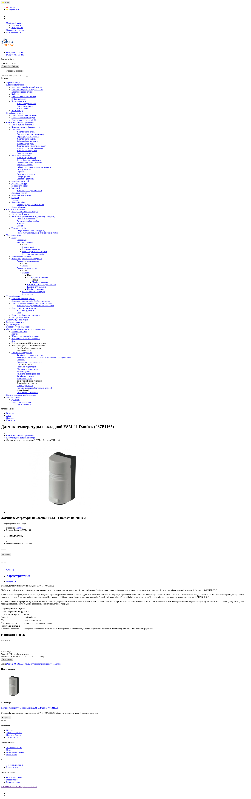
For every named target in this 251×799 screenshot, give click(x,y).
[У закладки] (2, 562)
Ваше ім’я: (5, 640)
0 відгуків (5, 523)
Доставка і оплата (14, 733)
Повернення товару (15, 752)
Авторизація (17, 27)
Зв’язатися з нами (14, 748)
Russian (11, 7)
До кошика (6, 554)
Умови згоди (12, 737)
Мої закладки (12, 780)
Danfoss (19, 528)
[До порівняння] (5, 562)
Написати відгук (18, 523)
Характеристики (18, 575)
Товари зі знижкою (14, 765)
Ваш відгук (6, 652)
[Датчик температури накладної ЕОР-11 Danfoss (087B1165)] (62, 512)
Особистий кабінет (14, 777)
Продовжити (7, 659)
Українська (13, 9)
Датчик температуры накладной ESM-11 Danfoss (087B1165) (29, 708)
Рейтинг (4, 657)
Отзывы (9, 750)
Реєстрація (16, 25)
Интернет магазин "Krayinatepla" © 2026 (19, 786)
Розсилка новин (13, 782)
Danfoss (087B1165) (15, 664)
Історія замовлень (14, 767)
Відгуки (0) (11, 581)
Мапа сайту (11, 755)
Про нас (9, 730)
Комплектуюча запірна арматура (39, 664)
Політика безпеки (14, 735)
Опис (10, 569)
